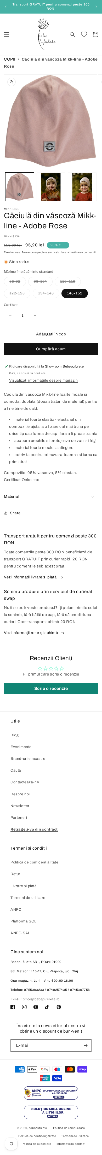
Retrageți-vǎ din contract (34, 829)
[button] (6, 34)
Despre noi (20, 794)
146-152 (74, 293)
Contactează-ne (24, 782)
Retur (15, 874)
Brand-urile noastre (27, 759)
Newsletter (20, 806)
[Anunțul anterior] (6, 7)
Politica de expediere (36, 1143)
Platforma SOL (23, 921)
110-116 (70, 282)
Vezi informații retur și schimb (31, 633)
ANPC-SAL (20, 933)
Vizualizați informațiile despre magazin (43, 380)
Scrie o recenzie (51, 688)
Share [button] (15, 513)
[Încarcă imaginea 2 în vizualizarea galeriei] (51, 187)
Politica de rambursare (69, 1127)
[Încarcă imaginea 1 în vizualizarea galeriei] (19, 187)
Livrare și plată (23, 886)
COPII (9, 59)
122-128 (19, 294)
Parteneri (18, 818)
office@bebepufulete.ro (41, 999)
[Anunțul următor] (96, 7)
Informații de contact (71, 1143)
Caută (15, 770)
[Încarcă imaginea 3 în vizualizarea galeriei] (82, 187)
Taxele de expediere (34, 252)
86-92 (17, 282)
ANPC (15, 909)
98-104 (43, 282)
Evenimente (21, 747)
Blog (14, 735)
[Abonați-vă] (85, 1045)
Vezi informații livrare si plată (30, 577)
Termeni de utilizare (28, 898)
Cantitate (11, 305)
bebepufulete (38, 1127)
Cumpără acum (51, 349)
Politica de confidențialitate (34, 862)
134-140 (48, 294)
